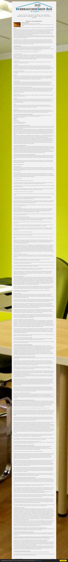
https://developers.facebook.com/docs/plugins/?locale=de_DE (41, 374)
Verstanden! (63, 560)
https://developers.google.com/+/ (48, 414)
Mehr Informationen (38, 560)
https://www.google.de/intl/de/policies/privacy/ (20, 442)
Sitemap (21, 558)
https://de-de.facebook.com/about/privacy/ (20, 393)
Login (52, 558)
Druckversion (17, 558)
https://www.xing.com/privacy (37, 473)
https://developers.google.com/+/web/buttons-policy (21, 443)
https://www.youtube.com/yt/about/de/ (19, 491)
